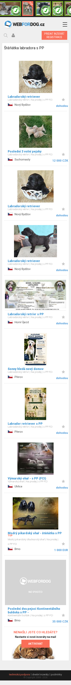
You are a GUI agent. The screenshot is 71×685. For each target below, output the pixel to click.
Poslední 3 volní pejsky (24, 151)
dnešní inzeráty (40, 674)
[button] (65, 24)
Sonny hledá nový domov (26, 369)
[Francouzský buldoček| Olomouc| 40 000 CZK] (57, 8)
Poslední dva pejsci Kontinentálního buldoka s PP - (34, 610)
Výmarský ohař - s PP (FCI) (27, 478)
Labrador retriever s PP (25, 423)
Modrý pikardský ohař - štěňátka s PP (35, 533)
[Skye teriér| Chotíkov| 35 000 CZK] (43, 8)
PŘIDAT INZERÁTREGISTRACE (54, 35)
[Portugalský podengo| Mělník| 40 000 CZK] (27, 8)
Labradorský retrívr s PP (26, 314)
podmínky (56, 674)
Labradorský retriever (24, 97)
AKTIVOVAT (35, 643)
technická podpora (19, 674)
